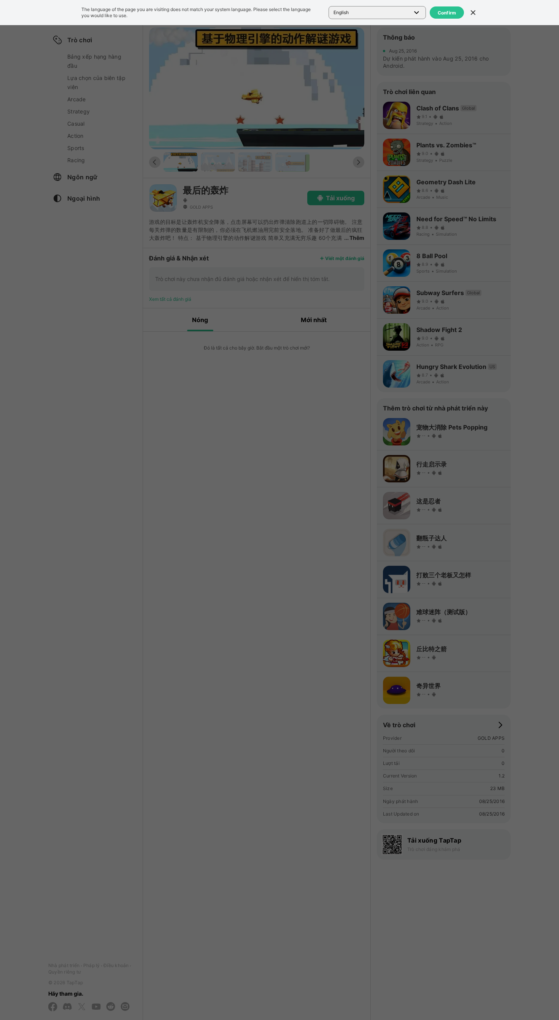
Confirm (447, 13)
